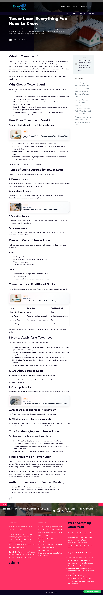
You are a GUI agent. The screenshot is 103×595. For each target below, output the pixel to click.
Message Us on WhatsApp (93, 591)
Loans (12, 497)
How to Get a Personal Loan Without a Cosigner (41, 301)
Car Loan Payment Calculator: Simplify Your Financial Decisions (73, 510)
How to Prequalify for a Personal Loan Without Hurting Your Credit (45, 137)
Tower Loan (14, 499)
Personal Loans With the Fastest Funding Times (40, 210)
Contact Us (82, 13)
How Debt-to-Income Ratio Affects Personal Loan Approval (45, 403)
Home (67, 13)
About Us (74, 13)
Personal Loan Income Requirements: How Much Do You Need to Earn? (50, 553)
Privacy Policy (65, 7)
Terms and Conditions (80, 7)
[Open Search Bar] (90, 6)
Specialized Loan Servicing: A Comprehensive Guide (25, 509)
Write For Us (91, 13)
